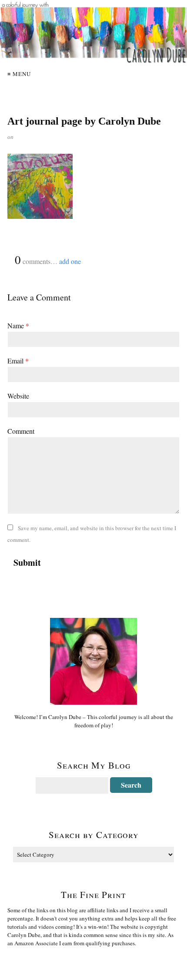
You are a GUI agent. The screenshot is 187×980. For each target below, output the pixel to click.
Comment (20, 431)
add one (70, 261)
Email (18, 360)
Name (18, 325)
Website (18, 395)
